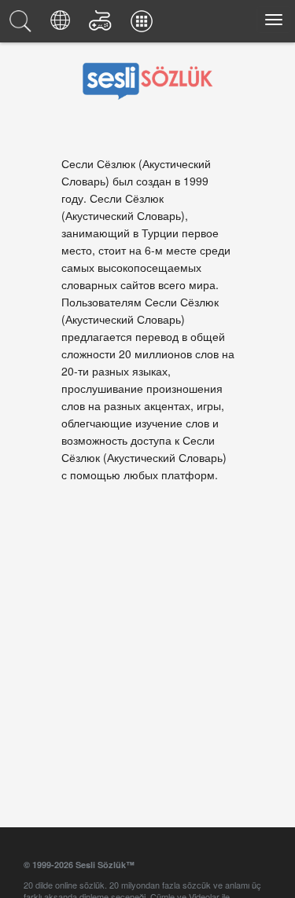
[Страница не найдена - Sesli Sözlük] (22, 25)
